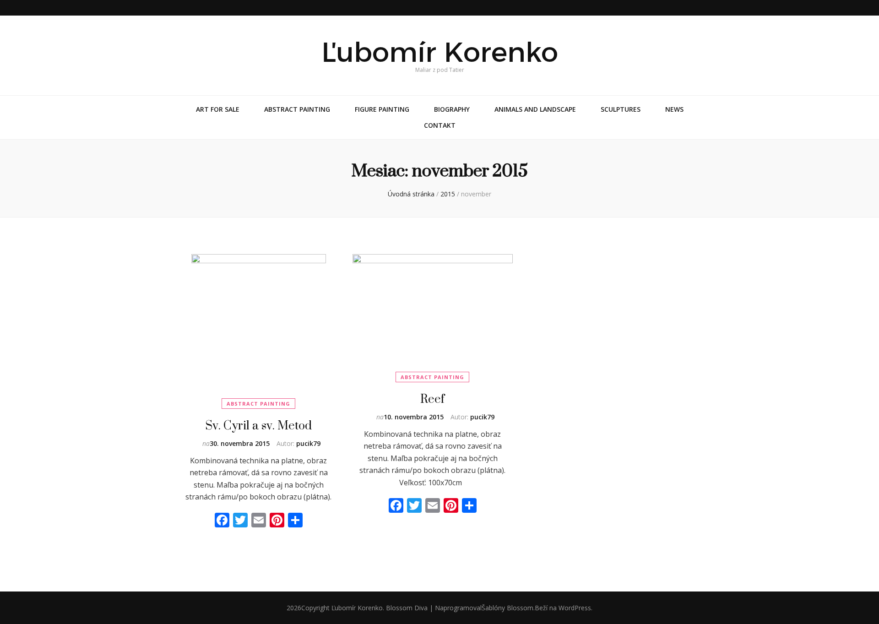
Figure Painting (382, 109)
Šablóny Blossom (507, 607)
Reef (432, 398)
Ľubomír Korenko (439, 52)
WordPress (575, 607)
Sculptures (620, 109)
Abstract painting (297, 109)
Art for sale (217, 109)
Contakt (440, 125)
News (674, 109)
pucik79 (308, 443)
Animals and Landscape (535, 109)
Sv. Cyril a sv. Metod (258, 425)
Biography (452, 109)
